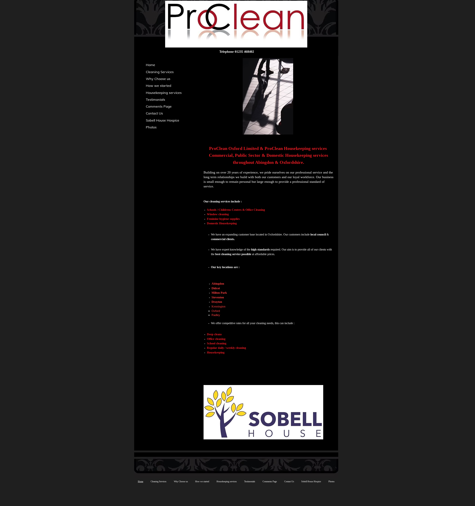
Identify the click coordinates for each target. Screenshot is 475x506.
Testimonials (155, 99)
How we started (158, 85)
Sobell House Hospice (162, 120)
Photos (151, 127)
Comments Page (159, 106)
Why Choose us (158, 79)
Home (150, 65)
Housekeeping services (164, 93)
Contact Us (154, 113)
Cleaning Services (160, 72)
